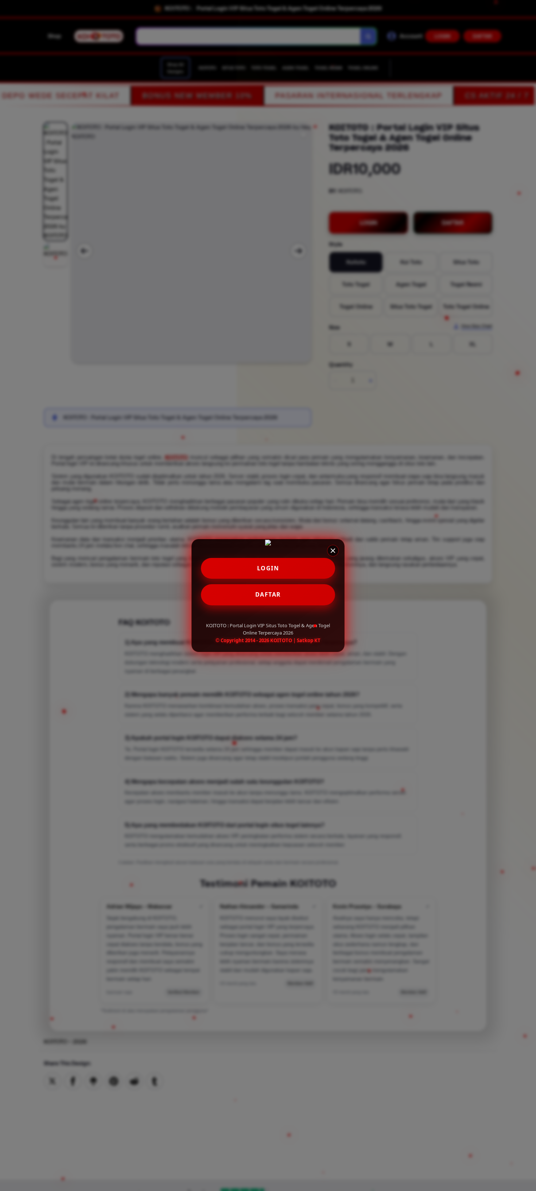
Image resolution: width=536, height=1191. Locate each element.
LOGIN (268, 568)
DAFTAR (268, 594)
